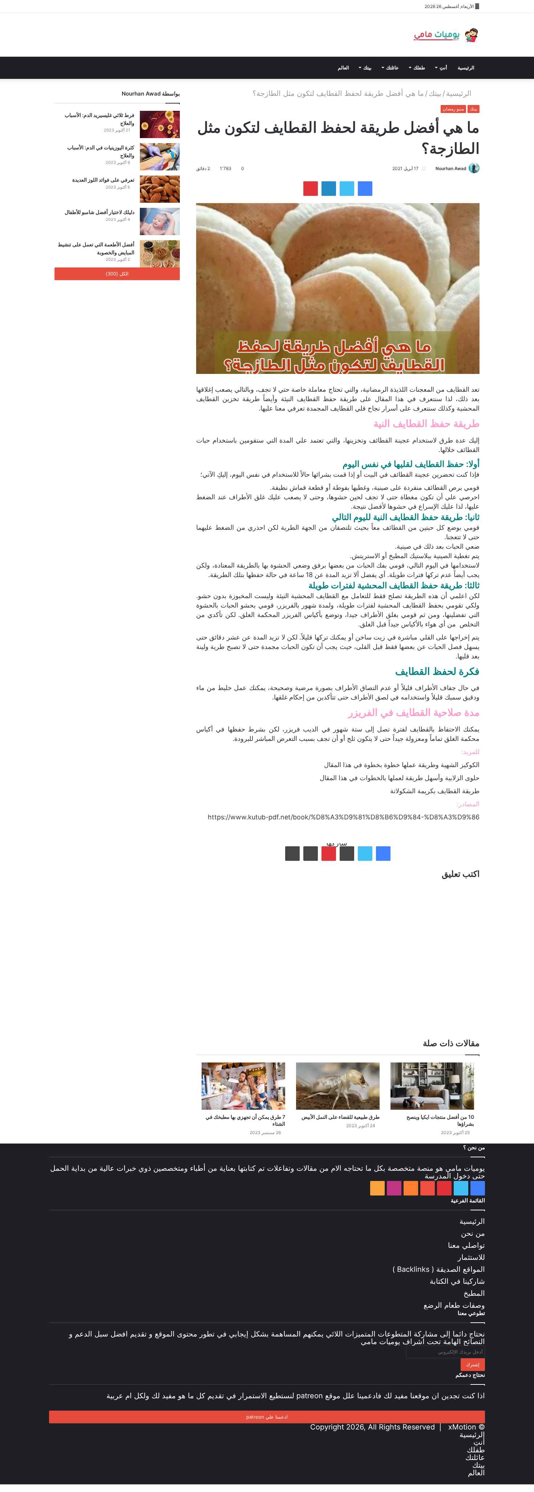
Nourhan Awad (451, 168)
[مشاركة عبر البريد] (310, 853)
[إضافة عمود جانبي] (158, 6)
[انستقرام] (114, 6)
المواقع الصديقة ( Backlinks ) (438, 1269)
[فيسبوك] (59, 6)
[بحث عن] (136, 67)
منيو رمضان (453, 109)
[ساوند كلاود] (103, 6)
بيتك (367, 67)
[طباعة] (292, 853)
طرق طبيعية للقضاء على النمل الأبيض (341, 1117)
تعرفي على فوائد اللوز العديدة (103, 180)
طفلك (419, 67)
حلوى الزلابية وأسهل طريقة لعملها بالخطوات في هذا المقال (400, 778)
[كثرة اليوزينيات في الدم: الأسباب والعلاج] (160, 156)
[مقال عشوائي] (147, 6)
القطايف (457, 389)
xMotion (462, 1427)
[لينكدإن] (328, 188)
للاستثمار (471, 1257)
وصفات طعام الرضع (454, 1305)
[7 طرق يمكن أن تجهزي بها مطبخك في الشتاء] (243, 1086)
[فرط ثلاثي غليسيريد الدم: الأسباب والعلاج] (160, 124)
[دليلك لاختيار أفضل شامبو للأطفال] (160, 221)
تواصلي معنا (466, 1245)
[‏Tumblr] (347, 853)
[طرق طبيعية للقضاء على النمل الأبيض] (338, 1086)
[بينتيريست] (81, 6)
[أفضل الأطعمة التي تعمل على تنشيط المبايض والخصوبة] (160, 253)
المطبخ (474, 1293)
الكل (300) (117, 274)
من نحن (473, 1233)
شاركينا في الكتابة (457, 1281)
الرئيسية (466, 67)
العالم (343, 67)
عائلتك (392, 67)
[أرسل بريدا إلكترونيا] (432, 168)
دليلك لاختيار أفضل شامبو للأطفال (99, 212)
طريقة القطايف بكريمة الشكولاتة (435, 791)
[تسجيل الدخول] (136, 6)
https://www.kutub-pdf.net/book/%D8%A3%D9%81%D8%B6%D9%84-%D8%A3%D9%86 (344, 817)
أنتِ (443, 67)
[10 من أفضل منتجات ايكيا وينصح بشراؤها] (432, 1086)
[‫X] (70, 6)
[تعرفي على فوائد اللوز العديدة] (160, 189)
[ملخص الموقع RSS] (125, 6)
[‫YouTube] (92, 6)
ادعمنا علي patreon (267, 1417)
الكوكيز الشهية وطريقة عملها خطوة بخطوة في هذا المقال (402, 765)
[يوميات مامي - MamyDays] (445, 35)
